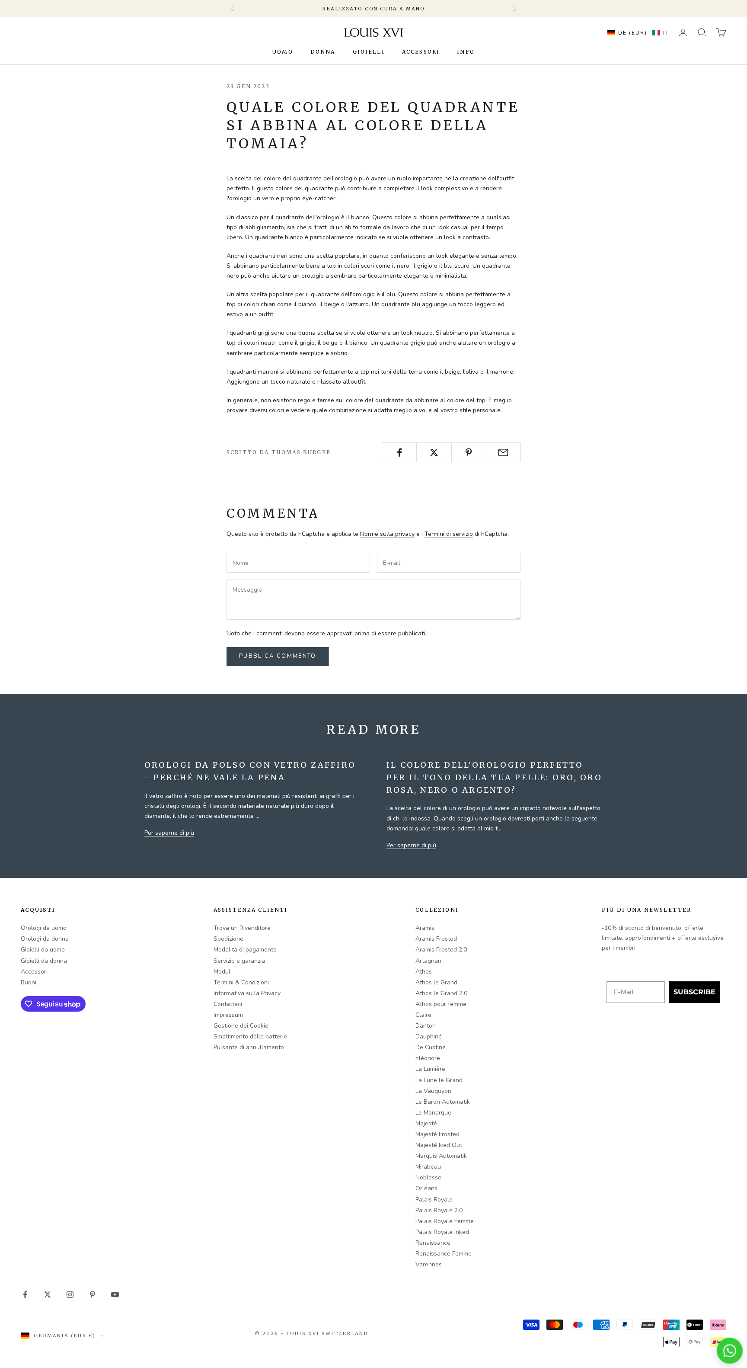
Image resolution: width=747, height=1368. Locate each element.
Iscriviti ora (424, 721)
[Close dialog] (513, 621)
